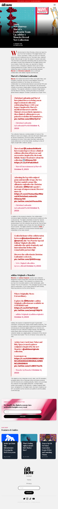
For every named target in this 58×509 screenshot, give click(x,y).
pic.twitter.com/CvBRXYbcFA (28, 366)
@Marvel (28, 187)
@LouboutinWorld (32, 148)
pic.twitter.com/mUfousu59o (28, 201)
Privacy (29, 483)
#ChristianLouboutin (27, 196)
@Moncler (29, 301)
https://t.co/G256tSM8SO (26, 358)
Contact (29, 476)
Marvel (13, 71)
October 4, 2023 (33, 266)
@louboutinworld (30, 238)
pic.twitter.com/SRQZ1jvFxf (27, 119)
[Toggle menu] (54, 4)
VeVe (40, 226)
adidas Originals (24, 278)
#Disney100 (30, 160)
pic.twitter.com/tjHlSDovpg (27, 259)
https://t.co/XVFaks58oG (26, 162)
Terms (29, 480)
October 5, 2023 (21, 169)
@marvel (18, 241)
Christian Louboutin (24, 71)
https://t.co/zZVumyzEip (26, 194)
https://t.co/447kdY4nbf (26, 308)
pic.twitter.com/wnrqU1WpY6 (28, 310)
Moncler (13, 278)
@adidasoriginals (31, 349)
